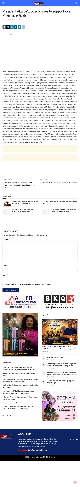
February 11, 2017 (7, 20)
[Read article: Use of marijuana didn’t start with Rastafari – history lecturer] (6, 212)
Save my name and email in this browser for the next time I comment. (28, 284)
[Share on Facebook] (4, 27)
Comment (6, 239)
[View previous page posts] (38, 220)
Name (5, 266)
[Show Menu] (3, 3)
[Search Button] (76, 3)
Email (5, 275)
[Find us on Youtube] (77, 439)
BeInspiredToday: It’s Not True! (57, 357)
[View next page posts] (41, 220)
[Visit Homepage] (40, 3)
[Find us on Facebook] (70, 439)
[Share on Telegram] (19, 27)
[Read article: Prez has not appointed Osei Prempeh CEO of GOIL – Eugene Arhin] (46, 212)
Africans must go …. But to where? (14, 403)
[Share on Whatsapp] (15, 27)
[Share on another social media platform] (23, 27)
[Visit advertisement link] (20, 301)
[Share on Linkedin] (12, 27)
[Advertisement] (40, 150)
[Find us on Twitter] (73, 439)
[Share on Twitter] (8, 27)
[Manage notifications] (75, 482)
